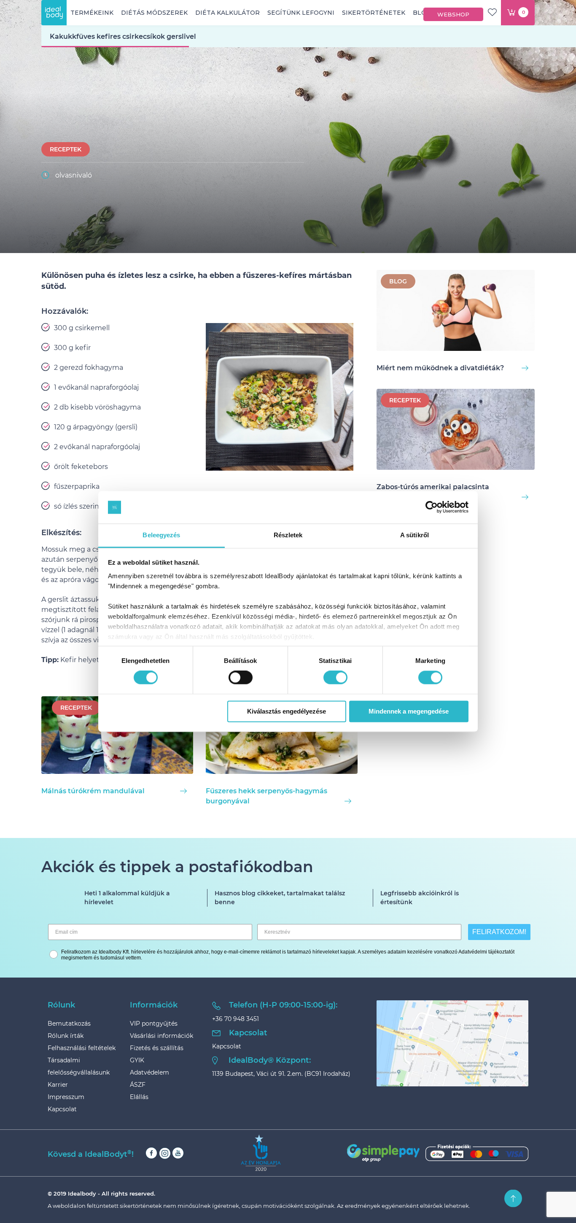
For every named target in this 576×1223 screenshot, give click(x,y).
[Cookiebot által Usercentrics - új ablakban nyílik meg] (431, 507)
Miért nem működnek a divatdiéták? (440, 368)
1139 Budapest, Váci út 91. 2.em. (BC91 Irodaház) (281, 1074)
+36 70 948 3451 (235, 1019)
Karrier (58, 1084)
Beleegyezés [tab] (161, 535)
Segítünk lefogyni (300, 12)
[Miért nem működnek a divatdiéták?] (456, 312)
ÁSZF (137, 1084)
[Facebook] (151, 1153)
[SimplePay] (437, 1153)
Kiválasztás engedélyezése (286, 711)
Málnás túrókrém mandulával (93, 791)
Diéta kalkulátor (227, 12)
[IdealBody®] (54, 12)
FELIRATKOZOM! (499, 931)
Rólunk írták (65, 1036)
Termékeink (91, 12)
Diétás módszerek (154, 12)
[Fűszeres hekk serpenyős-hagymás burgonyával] (282, 736)
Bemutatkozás (69, 1023)
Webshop (453, 14)
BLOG (398, 281)
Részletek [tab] (288, 535)
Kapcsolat (62, 1109)
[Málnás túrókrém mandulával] (117, 736)
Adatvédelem (149, 1072)
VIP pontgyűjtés (154, 1023)
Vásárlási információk (161, 1036)
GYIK (137, 1060)
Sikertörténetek (373, 12)
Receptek (65, 149)
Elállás (139, 1097)
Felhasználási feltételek (82, 1048)
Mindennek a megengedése (409, 711)
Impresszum (66, 1097)
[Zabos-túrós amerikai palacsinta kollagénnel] (456, 431)
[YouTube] (177, 1153)
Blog (422, 12)
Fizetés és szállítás (156, 1048)
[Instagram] (164, 1153)
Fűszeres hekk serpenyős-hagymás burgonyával (266, 796)
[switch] (241, 677)
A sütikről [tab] (414, 535)
